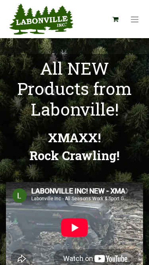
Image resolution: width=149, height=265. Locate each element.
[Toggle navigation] (134, 19)
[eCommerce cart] (115, 19)
